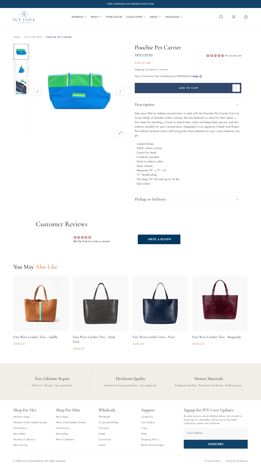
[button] (221, 17)
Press (144, 428)
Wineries (103, 428)
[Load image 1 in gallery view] (21, 52)
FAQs (144, 433)
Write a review (159, 239)
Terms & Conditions (237, 461)
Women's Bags (21, 416)
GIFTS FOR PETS (33, 37)
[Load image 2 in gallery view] (21, 69)
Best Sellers (19, 433)
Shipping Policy (150, 439)
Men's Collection (65, 439)
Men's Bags (62, 416)
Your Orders (148, 422)
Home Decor (20, 428)
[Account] (233, 17)
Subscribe (215, 444)
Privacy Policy (212, 461)
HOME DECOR (114, 17)
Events (102, 445)
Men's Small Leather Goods (71, 422)
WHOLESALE (172, 17)
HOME (16, 37)
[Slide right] (120, 91)
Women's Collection (24, 439)
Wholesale (104, 416)
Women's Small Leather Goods (30, 422)
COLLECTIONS (134, 17)
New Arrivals (20, 445)
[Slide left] (37, 91)
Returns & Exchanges (152, 445)
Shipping (139, 69)
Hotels (102, 433)
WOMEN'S (77, 17)
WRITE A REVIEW (144, 55)
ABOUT (154, 17)
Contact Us (147, 416)
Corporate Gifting (108, 422)
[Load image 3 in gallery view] (21, 86)
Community (105, 439)
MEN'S (94, 17)
